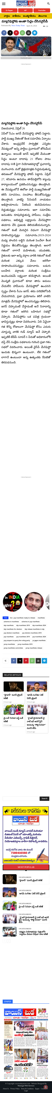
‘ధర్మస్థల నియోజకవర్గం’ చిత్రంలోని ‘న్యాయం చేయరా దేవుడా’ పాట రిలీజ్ (33, 933)
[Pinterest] (16, 33)
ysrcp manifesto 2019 (25, 644)
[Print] (28, 33)
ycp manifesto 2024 (39, 637)
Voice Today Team (18, 25)
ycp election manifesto (11, 633)
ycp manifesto (9, 637)
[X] (10, 33)
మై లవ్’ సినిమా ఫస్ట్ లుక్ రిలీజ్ (31, 907)
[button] (48, 4)
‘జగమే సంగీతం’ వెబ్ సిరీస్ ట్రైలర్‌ (32, 893)
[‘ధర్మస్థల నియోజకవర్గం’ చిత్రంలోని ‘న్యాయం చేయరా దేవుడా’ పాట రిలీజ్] (10, 932)
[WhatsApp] (22, 33)
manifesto (41, 618)
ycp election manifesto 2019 (31, 633)
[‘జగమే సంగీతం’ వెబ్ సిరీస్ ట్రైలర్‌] (37, 686)
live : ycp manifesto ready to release (22, 618)
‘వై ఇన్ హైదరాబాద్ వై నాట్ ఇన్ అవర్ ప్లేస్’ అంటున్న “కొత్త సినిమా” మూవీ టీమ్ (34, 919)
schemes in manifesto (11, 622)
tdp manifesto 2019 (23, 625)
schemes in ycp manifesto (31, 622)
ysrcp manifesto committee (13, 648)
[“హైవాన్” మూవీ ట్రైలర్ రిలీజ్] (14, 686)
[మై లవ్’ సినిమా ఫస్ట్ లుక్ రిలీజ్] (14, 709)
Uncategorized (25, 877)
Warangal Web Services (26, 1086)
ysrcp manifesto (9, 644)
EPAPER (7, 1002)
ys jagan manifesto (39, 640)
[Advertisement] (26, 92)
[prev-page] (4, 941)
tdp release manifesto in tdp (34, 629)
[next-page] (8, 941)
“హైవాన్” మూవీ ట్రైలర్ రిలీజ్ (30, 880)
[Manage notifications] (46, 1087)
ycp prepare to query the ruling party (17, 640)
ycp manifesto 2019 (23, 637)
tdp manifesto (9, 625)
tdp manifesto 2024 (39, 625)
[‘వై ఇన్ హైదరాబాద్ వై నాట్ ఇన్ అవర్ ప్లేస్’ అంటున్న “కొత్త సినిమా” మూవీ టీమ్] (37, 709)
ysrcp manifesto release (34, 648)
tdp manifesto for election (13, 629)
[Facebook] (4, 33)
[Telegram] (34, 33)
